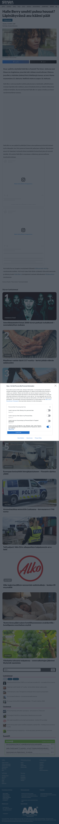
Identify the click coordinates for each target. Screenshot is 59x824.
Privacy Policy (38, 438)
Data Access (29, 438)
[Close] (56, 386)
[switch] (49, 410)
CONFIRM (18, 432)
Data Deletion (21, 438)
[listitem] (29, 407)
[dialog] (29, 412)
